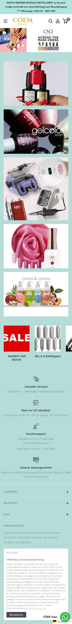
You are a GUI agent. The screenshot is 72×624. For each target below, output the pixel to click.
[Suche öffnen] (51, 21)
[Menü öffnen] (5, 21)
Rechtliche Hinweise (37, 608)
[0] (65, 21)
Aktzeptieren (16, 614)
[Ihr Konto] (58, 21)
